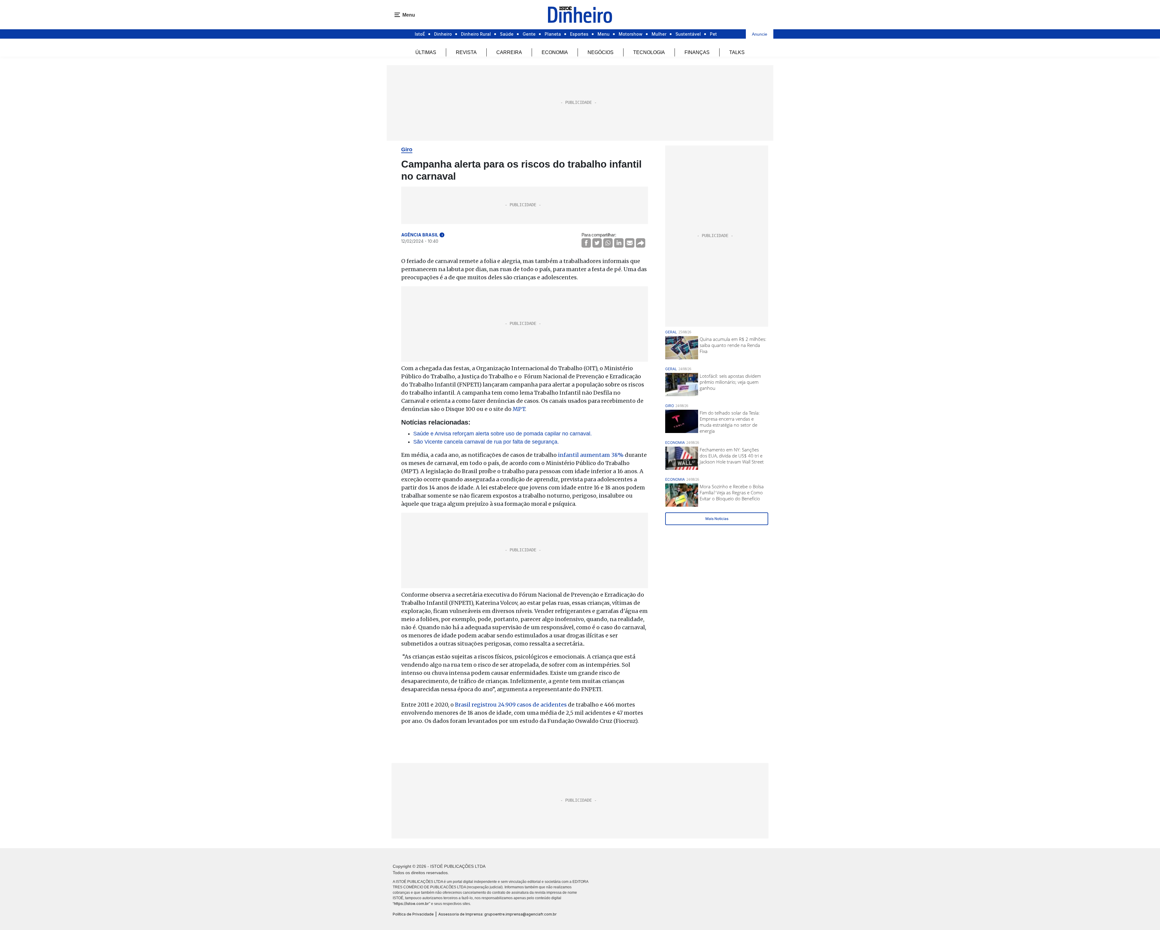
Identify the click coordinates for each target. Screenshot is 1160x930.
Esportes (579, 34)
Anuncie (759, 34)
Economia (555, 52)
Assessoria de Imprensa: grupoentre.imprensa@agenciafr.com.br (497, 914)
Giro (406, 149)
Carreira (509, 52)
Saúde (507, 34)
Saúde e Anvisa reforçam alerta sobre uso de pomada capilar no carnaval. (502, 434)
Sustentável (688, 34)
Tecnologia (649, 52)
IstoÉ (420, 34)
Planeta (553, 34)
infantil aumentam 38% (591, 454)
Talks (737, 52)
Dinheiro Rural (476, 34)
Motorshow (631, 34)
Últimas (425, 52)
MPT (519, 409)
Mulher (659, 34)
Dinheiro (443, 34)
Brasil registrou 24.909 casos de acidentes (510, 704)
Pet (713, 34)
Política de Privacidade (413, 914)
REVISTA (466, 52)
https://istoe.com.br (411, 903)
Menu (604, 34)
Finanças (697, 52)
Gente (529, 34)
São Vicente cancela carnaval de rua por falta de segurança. (486, 442)
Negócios (601, 52)
